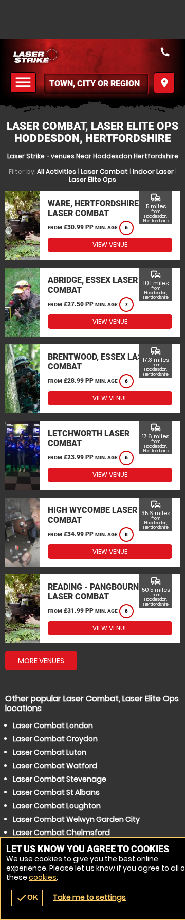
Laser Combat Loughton (57, 806)
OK (27, 898)
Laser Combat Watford (55, 765)
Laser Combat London (53, 725)
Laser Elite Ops (92, 179)
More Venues (41, 661)
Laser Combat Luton (49, 752)
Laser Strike (26, 156)
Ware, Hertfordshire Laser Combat (93, 208)
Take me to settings (89, 897)
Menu (24, 83)
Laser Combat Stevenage (59, 779)
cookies (43, 877)
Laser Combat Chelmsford (61, 832)
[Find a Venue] (96, 83)
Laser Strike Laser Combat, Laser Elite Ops (92, 55)
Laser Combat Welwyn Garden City (76, 819)
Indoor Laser (153, 171)
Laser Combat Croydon (55, 739)
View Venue (109, 244)
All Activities (56, 171)
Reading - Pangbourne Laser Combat (95, 591)
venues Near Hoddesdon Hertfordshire (114, 156)
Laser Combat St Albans (56, 792)
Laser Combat (104, 171)
